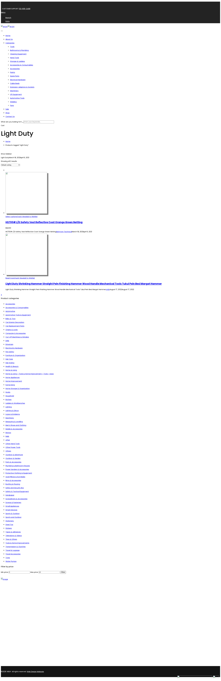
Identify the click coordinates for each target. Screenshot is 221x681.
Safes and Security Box (15, 488)
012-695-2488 (24, 9)
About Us (9, 594)
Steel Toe (9, 524)
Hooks (8, 392)
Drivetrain (9, 344)
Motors (8, 433)
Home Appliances (13, 377)
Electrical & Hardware (14, 348)
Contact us (10, 600)
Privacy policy (11, 632)
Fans (12, 105)
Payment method (13, 629)
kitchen (9, 399)
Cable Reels (14, 83)
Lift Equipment (16, 94)
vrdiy (108, 289)
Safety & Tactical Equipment (17, 491)
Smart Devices (11, 510)
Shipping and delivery (14, 626)
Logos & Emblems (13, 414)
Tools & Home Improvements (17, 543)
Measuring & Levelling (14, 421)
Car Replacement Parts (15, 326)
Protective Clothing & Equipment (19, 473)
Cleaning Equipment (18, 54)
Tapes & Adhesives (13, 532)
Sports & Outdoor (13, 513)
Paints (12, 72)
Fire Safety (10, 352)
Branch (8, 597)
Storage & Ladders (17, 61)
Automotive (10, 311)
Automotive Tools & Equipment (18, 315)
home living (10, 385)
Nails (7, 436)
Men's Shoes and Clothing (16, 425)
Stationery (10, 521)
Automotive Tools (17, 98)
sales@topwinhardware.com (31, 665)
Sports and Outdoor (13, 517)
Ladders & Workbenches (15, 403)
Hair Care (9, 359)
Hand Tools (14, 58)
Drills (7, 341)
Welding (13, 102)
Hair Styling (10, 363)
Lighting (9, 407)
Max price (34, 572)
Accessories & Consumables (21, 65)
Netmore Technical (64, 232)
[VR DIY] (4, 27)
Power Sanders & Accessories (17, 469)
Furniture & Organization (15, 355)
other (8, 440)
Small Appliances (12, 506)
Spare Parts (14, 76)
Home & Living (11, 370)
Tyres (8, 558)
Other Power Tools (13, 447)
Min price (4, 572)
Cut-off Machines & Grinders (17, 337)
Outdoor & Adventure (14, 455)
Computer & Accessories (16, 333)
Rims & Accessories (13, 480)
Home (8, 141)
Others (8, 451)
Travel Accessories (13, 554)
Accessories (15, 69)
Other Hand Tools (13, 444)
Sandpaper (10, 495)
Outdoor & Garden (13, 458)
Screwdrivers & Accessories (16, 499)
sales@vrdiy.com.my (9, 665)
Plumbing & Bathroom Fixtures (18, 466)
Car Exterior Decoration (15, 322)
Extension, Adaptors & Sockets (22, 87)
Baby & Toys (10, 319)
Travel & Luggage (13, 550)
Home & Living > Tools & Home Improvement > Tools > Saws (30, 374)
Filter (63, 572)
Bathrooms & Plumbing (19, 50)
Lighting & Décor (12, 410)
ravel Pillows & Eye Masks (15, 477)
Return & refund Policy (14, 635)
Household (10, 396)
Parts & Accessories (13, 462)
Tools (12, 47)
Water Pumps (11, 561)
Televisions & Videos (14, 535)
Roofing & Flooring (13, 484)
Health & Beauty (12, 366)
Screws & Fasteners (13, 502)
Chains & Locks (12, 330)
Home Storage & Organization (18, 388)
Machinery (14, 91)
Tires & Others (11, 539)
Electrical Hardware (17, 80)
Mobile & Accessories (14, 429)
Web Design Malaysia (35, 671)
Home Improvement (14, 381)
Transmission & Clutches (16, 547)
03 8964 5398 (6, 661)
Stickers (9, 528)
